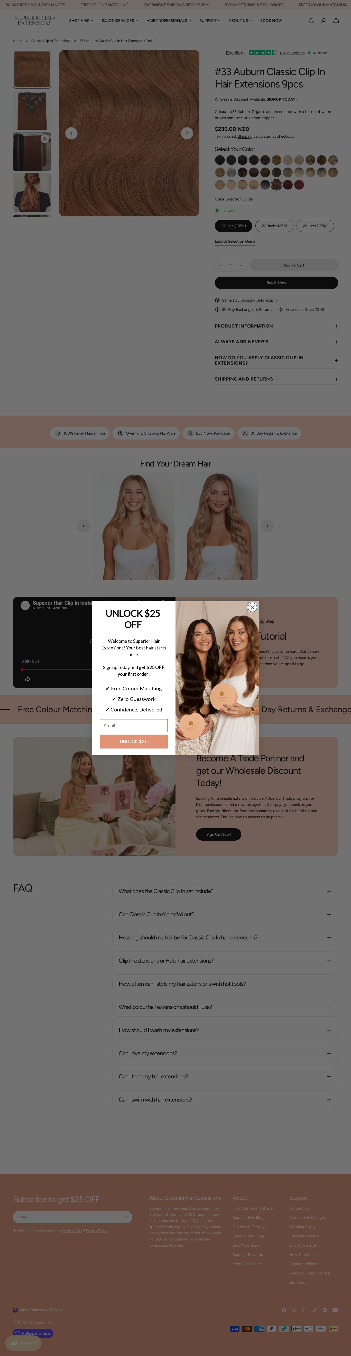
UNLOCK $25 (134, 741)
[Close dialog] (252, 607)
